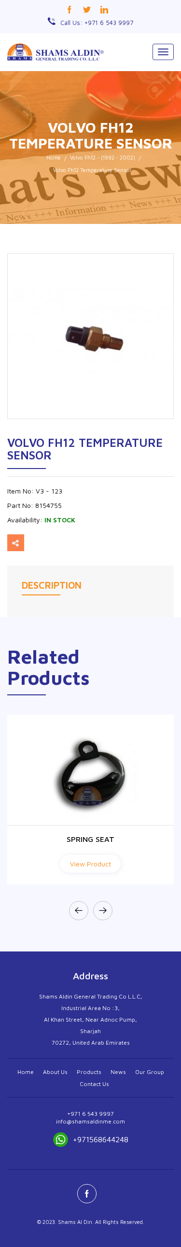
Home (53, 157)
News (118, 1071)
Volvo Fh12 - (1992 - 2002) (102, 157)
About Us (55, 1071)
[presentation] (78, 910)
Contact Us (94, 1083)
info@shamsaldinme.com (90, 1121)
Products (89, 1071)
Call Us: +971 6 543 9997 (96, 22)
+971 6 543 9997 (90, 1113)
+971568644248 (100, 1139)
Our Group (149, 1071)
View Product (90, 864)
